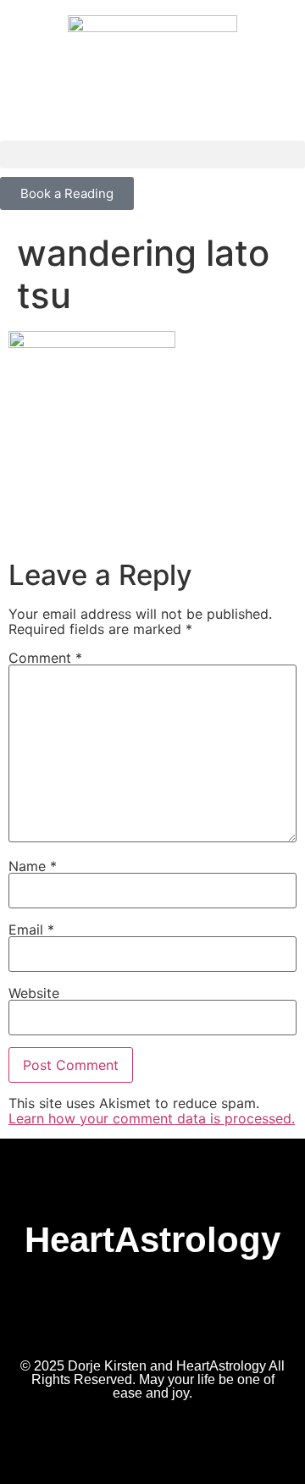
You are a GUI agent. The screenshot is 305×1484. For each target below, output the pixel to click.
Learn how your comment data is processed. (151, 1118)
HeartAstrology (152, 1240)
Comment (45, 658)
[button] (152, 154)
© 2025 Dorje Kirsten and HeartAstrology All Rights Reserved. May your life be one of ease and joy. (152, 1379)
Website (33, 993)
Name (32, 866)
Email (31, 929)
